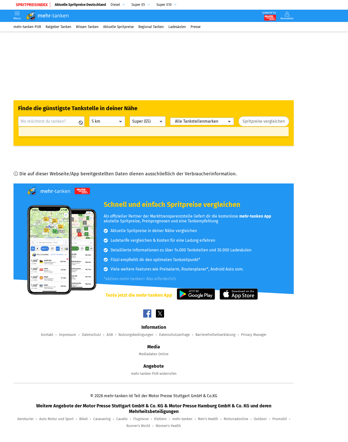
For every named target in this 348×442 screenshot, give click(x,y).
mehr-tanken (182, 419)
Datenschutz (91, 335)
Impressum (67, 335)
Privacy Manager (253, 335)
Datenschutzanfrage (174, 335)
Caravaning (102, 419)
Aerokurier (25, 419)
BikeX (83, 419)
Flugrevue (141, 419)
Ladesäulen (177, 26)
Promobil (279, 419)
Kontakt (47, 335)
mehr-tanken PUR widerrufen (154, 374)
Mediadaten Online (153, 354)
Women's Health (168, 426)
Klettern (160, 419)
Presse (195, 26)
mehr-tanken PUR (27, 26)
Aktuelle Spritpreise (118, 26)
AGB (109, 335)
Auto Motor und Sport (56, 419)
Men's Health (208, 419)
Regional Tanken (151, 26)
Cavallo (122, 419)
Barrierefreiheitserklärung (215, 335)
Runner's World (138, 426)
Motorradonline (236, 419)
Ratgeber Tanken (58, 26)
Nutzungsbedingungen (135, 335)
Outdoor (260, 419)
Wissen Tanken (87, 26)
